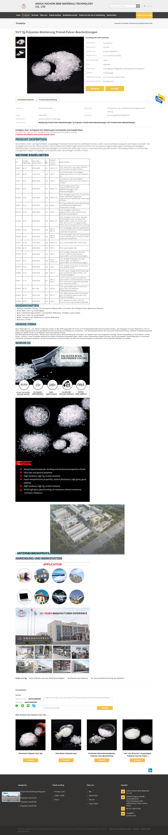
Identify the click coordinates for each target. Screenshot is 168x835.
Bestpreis (95, 88)
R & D (57, 799)
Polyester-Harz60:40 (28, 802)
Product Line (60, 791)
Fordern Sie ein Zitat (144, 15)
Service (92, 799)
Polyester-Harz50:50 (28, 806)
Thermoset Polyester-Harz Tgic (30, 753)
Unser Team (93, 803)
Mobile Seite (145, 829)
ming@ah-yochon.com (131, 814)
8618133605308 (31, 702)
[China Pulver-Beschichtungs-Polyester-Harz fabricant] (24, 6)
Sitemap (136, 829)
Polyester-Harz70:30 (28, 798)
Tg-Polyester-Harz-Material (77, 678)
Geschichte (93, 795)
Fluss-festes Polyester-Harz (66, 753)
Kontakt (115, 88)
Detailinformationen (26, 100)
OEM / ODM (59, 795)
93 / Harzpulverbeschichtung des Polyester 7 (108, 678)
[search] (138, 6)
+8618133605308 (34, 699)
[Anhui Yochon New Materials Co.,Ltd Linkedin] (150, 770)
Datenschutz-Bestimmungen (120, 829)
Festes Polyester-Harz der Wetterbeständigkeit (46, 678)
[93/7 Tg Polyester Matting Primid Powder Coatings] (20, 42)
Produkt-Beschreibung (48, 100)
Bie (90, 791)
